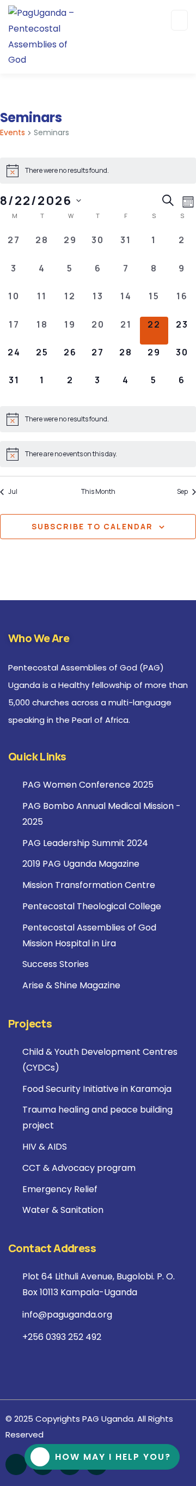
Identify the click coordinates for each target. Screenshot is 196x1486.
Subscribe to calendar (92, 526)
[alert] (98, 171)
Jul (12, 491)
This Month (98, 491)
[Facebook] (16, 1464)
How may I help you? (113, 1457)
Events (12, 133)
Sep (182, 491)
